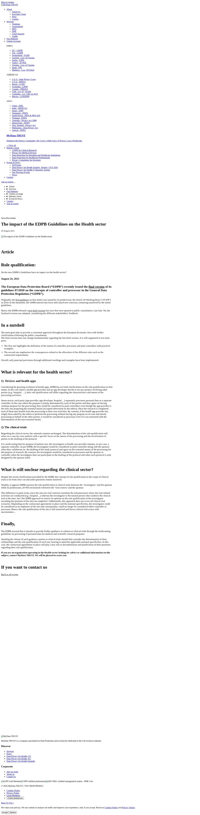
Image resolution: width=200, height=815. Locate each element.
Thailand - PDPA (19, 118)
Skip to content (7, 2)
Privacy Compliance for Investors (26, 160)
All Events (16, 165)
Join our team (12, 772)
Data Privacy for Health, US (19, 756)
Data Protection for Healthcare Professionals (31, 157)
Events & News (13, 162)
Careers (15, 19)
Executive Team (19, 14)
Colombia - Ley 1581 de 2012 (25, 94)
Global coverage (14, 41)
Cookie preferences (15, 798)
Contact (10, 177)
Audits (15, 36)
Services (10, 21)
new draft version (36, 310)
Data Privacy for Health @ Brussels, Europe (31, 170)
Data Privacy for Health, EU (19, 759)
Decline (13, 812)
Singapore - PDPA (20, 113)
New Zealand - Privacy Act (24, 125)
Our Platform (12, 39)
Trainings (16, 24)
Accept (5, 812)
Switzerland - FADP (21, 55)
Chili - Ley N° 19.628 (21, 91)
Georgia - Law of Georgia (23, 58)
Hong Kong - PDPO (21, 123)
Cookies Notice (13, 790)
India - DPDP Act (19, 108)
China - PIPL (17, 106)
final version (96, 286)
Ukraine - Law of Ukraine (23, 65)
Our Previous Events (21, 172)
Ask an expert (7, 182)
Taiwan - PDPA (19, 130)
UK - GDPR (17, 53)
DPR (14, 31)
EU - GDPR (17, 50)
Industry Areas (13, 148)
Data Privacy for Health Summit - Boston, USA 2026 (35, 167)
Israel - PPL (17, 67)
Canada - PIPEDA (20, 89)
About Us (16, 12)
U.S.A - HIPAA (19, 82)
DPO (14, 29)
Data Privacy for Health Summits (21, 761)
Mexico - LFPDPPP (20, 96)
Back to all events (9, 574)
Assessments (17, 26)
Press (14, 17)
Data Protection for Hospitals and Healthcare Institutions (36, 155)
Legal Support (18, 34)
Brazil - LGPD (18, 84)
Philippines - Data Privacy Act (25, 128)
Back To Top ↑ (7, 803)
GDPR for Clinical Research (24, 150)
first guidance (22, 300)
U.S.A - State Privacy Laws (24, 79)
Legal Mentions (13, 795)
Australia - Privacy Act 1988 (24, 120)
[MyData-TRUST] (9, 5)
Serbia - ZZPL (18, 60)
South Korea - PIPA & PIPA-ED (26, 115)
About (9, 9)
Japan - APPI (17, 111)
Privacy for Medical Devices (24, 153)
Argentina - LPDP (20, 87)
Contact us (11, 777)
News (14, 175)
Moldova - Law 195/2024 (23, 70)
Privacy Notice (13, 793)
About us (10, 774)
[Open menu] (14, 182)
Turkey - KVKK (19, 63)
